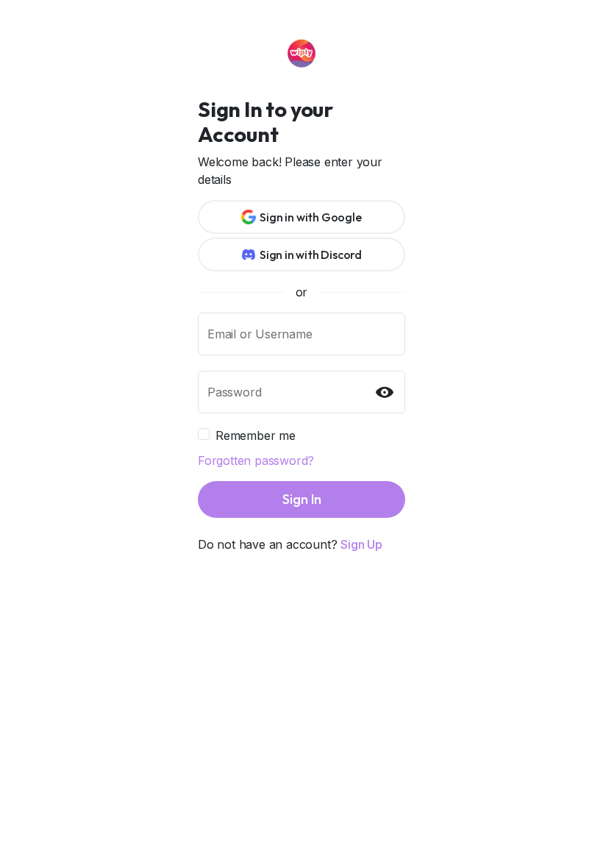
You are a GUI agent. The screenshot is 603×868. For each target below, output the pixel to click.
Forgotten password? (256, 460)
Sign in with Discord (311, 254)
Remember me (255, 435)
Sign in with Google (310, 217)
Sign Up (361, 544)
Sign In (301, 499)
